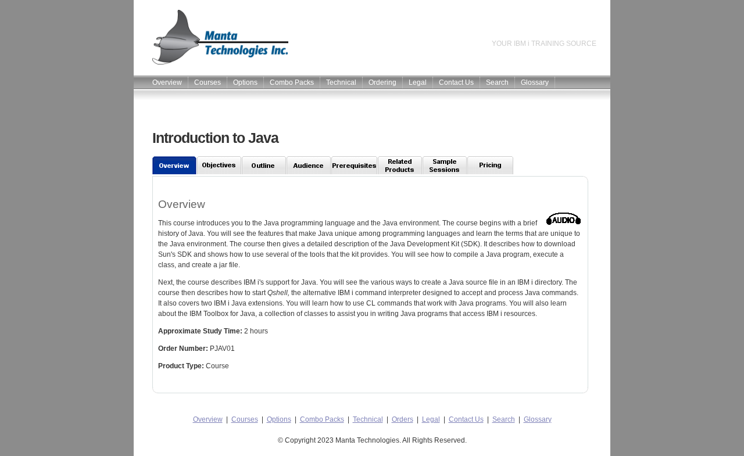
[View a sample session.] (445, 165)
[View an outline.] (264, 165)
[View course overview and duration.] (174, 165)
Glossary (535, 82)
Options (245, 82)
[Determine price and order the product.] (490, 165)
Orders (402, 419)
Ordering (382, 82)
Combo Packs (292, 82)
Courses (207, 82)
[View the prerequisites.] (354, 165)
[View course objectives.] (219, 165)
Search (497, 82)
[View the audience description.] (309, 165)
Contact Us (456, 82)
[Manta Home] (211, 62)
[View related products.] (400, 165)
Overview (167, 82)
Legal (418, 82)
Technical (341, 82)
